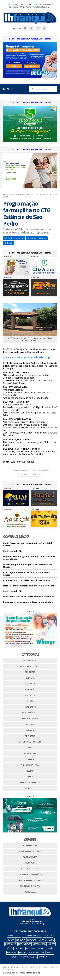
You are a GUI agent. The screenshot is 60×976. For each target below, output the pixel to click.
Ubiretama (30, 891)
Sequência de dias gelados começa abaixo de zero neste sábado (29, 557)
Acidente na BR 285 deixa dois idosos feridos (26, 580)
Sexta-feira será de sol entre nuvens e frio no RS (28, 596)
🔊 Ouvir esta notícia (14, 238)
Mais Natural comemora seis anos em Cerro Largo (29, 585)
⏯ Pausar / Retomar (36, 238)
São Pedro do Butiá (30, 886)
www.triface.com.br (30, 972)
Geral (30, 701)
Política (30, 759)
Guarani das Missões (30, 851)
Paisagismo (30, 753)
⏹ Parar (8, 243)
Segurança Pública (30, 782)
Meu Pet (30, 724)
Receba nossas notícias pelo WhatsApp (28, 357)
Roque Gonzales (30, 868)
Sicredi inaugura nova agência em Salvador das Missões (27, 565)
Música (30, 730)
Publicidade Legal (30, 765)
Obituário (30, 736)
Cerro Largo (30, 845)
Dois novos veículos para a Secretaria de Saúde (28, 602)
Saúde (30, 776)
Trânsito (30, 788)
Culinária (30, 672)
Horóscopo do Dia (12, 551)
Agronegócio (30, 660)
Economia (30, 683)
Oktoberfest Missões (30, 741)
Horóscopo (30, 707)
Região (30, 770)
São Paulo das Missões (30, 880)
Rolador (30, 862)
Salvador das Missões (30, 874)
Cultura (30, 678)
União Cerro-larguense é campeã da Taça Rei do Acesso (28, 544)
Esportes (30, 695)
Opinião (30, 747)
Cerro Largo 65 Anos (30, 666)
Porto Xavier (30, 857)
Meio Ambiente (30, 712)
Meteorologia (30, 718)
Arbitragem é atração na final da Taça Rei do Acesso (26, 573)
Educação (30, 689)
